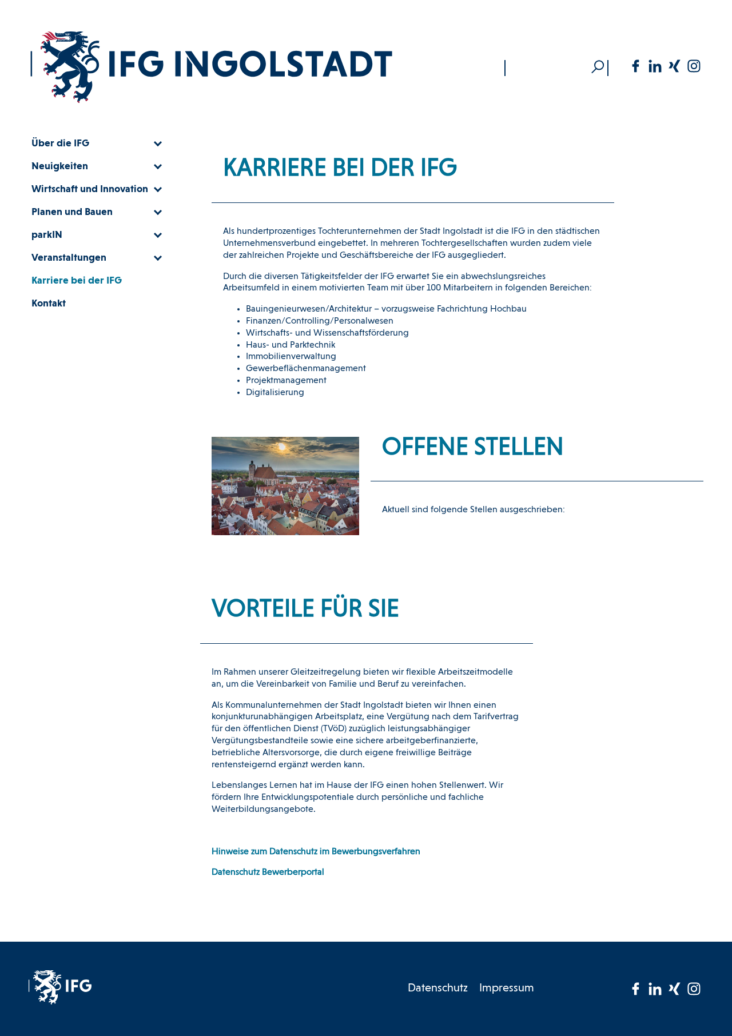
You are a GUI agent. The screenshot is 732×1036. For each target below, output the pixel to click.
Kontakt (48, 303)
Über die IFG (60, 143)
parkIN (46, 235)
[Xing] (674, 66)
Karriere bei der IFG (76, 281)
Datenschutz (438, 988)
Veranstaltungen (68, 258)
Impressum (506, 988)
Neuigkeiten (59, 166)
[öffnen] (157, 143)
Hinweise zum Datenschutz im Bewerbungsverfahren (316, 851)
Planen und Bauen (72, 212)
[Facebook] (635, 66)
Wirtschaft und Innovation (89, 189)
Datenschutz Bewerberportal (268, 872)
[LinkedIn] (655, 66)
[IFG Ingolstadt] (212, 67)
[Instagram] (694, 66)
